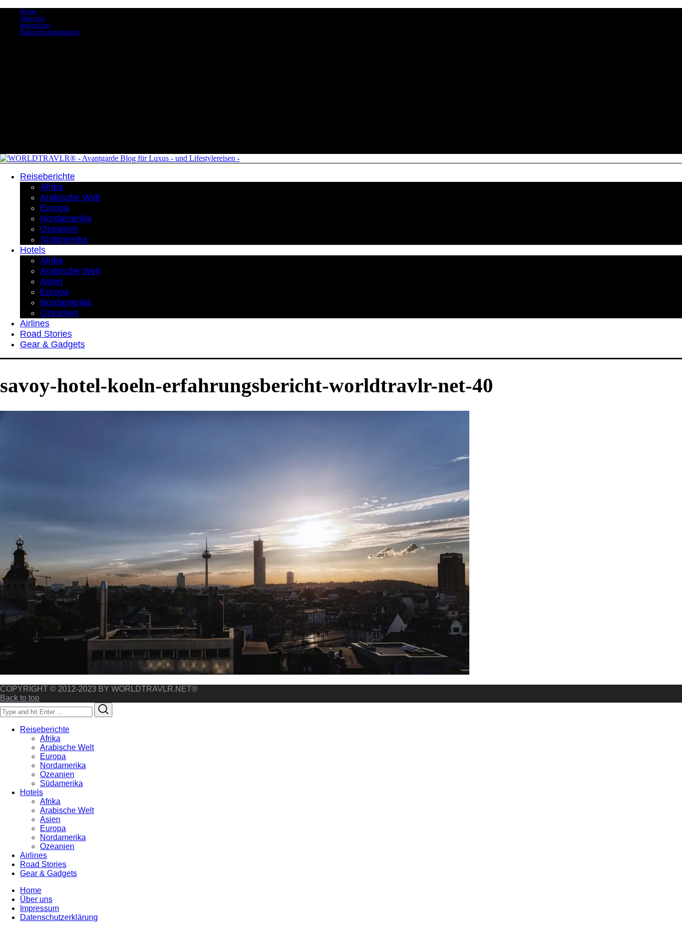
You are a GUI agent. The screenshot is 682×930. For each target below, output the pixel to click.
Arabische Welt (67, 747)
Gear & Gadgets (48, 873)
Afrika (50, 738)
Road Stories (43, 864)
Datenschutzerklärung (50, 32)
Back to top (19, 698)
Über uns (32, 18)
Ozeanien (57, 774)
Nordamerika (63, 765)
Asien (50, 819)
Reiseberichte (44, 729)
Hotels (31, 792)
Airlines (33, 855)
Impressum (35, 25)
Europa (53, 756)
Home (28, 11)
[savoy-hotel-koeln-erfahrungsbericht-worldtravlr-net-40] (234, 672)
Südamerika (61, 783)
